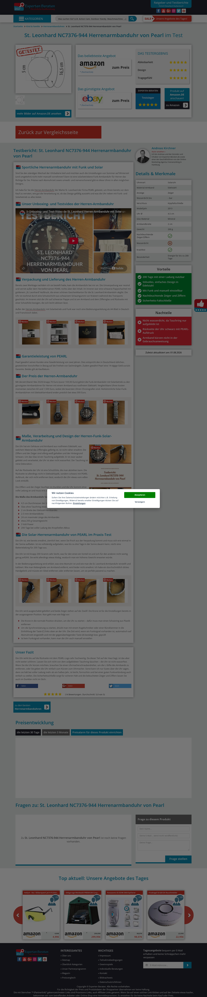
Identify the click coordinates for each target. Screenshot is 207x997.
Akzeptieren (139, 495)
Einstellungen (79, 503)
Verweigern (140, 502)
